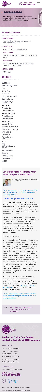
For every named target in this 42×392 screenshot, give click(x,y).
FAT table (23, 285)
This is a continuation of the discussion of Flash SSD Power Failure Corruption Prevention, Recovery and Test (21, 192)
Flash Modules (7, 119)
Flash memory (27, 307)
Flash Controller (8, 111)
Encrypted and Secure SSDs (7, 102)
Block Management (9, 85)
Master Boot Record (10, 129)
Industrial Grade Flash (10, 127)
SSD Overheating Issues (8, 147)
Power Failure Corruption (17, 309)
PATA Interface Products (10, 351)
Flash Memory (7, 116)
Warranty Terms (26, 387)
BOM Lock (6, 83)
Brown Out (18, 307)
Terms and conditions (15, 387)
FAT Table (5, 105)
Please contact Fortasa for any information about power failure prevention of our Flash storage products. (19, 296)
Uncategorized (7, 156)
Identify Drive (7, 124)
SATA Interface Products (10, 348)
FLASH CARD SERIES (9, 354)
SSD (28, 309)
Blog (11, 307)
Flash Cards (6, 108)
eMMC (4, 161)
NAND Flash (6, 132)
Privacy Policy (5, 387)
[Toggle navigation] (38, 3)
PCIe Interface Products (10, 356)
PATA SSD (6, 135)
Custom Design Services (10, 362)
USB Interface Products (10, 359)
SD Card (5, 141)
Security (5, 153)
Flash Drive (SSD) (8, 113)
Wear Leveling (7, 158)
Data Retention (8, 99)
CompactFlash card (9, 96)
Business (5, 93)
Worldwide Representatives (12, 369)
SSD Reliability (14, 311)
